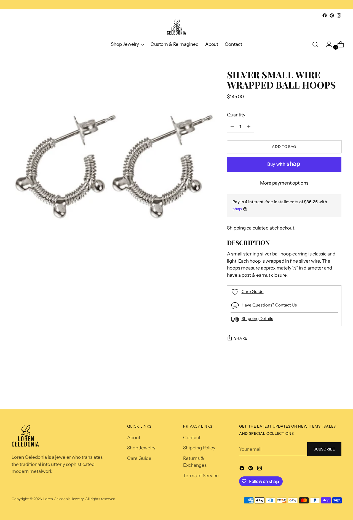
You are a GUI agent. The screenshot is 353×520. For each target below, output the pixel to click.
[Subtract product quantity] (249, 126)
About (133, 437)
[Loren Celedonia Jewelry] (176, 27)
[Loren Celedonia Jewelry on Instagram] (338, 15)
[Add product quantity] (232, 126)
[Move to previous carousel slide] (326, 389)
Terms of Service (201, 475)
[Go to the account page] (326, 44)
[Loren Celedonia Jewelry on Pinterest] (331, 15)
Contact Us (286, 305)
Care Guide (253, 291)
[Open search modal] (315, 44)
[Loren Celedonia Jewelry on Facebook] (324, 15)
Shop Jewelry (141, 447)
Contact (191, 437)
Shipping (236, 228)
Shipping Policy (199, 447)
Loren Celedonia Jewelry (63, 499)
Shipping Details (257, 318)
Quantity (236, 115)
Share (240, 338)
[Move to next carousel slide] (337, 390)
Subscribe (324, 449)
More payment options (284, 183)
